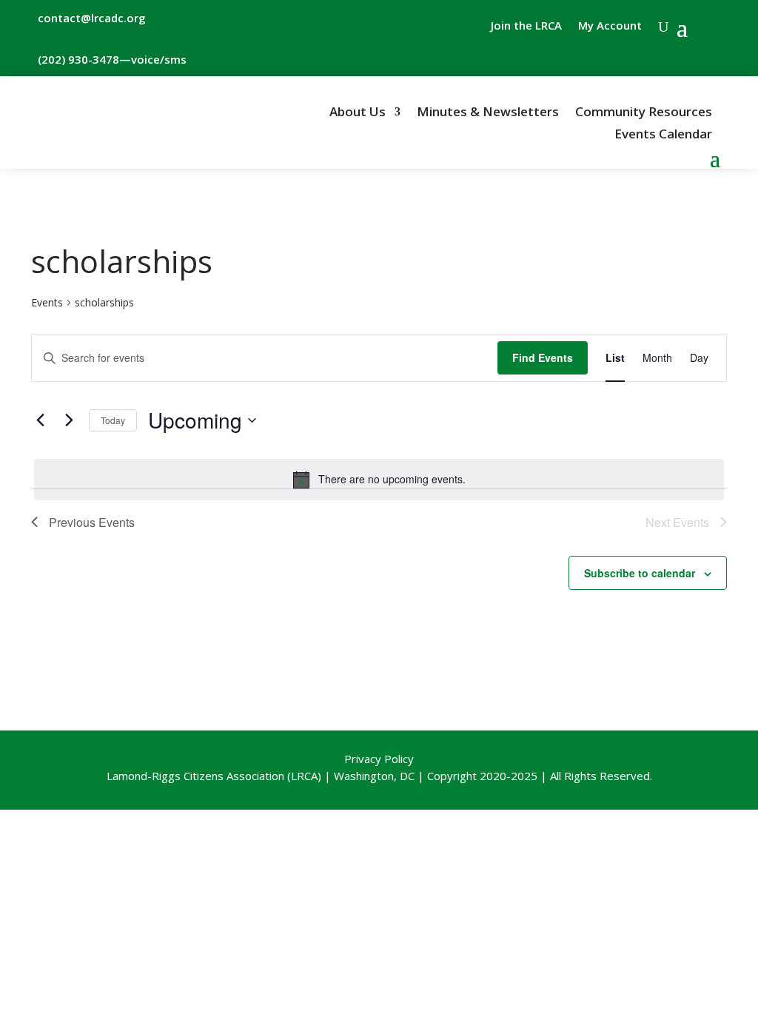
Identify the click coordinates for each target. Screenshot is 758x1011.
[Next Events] (69, 420)
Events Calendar (663, 135)
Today (113, 420)
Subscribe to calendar (639, 572)
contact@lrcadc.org (92, 17)
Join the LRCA (526, 26)
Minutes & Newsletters (488, 113)
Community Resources (643, 113)
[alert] (379, 479)
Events (47, 302)
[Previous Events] (40, 420)
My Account (610, 26)
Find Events (542, 357)
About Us (357, 113)
